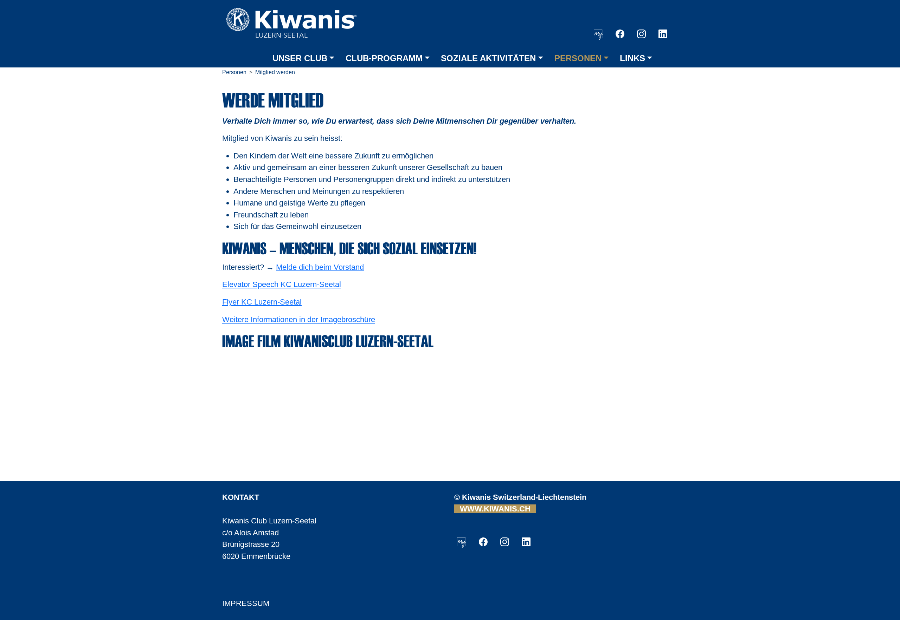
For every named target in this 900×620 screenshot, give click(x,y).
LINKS (632, 58)
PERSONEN (578, 58)
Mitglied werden (275, 72)
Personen (234, 72)
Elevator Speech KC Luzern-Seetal (281, 284)
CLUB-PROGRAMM (384, 58)
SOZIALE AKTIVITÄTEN (488, 58)
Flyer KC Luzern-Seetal (262, 302)
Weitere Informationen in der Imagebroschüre (298, 319)
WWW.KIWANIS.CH (495, 508)
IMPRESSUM (245, 603)
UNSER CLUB (299, 58)
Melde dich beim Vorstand (320, 267)
